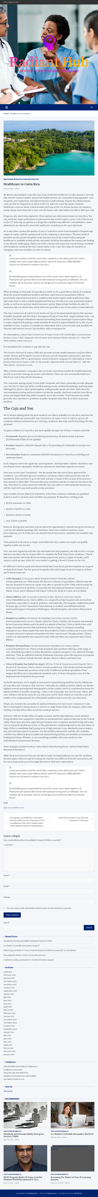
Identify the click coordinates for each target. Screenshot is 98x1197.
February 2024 (10, 1051)
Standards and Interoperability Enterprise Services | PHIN (28, 941)
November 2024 (10, 1023)
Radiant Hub (33, 1193)
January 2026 (9, 978)
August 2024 (9, 1032)
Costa (10, 808)
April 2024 (8, 1045)
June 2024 (8, 1039)
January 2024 (9, 1054)
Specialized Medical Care (14, 1079)
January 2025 (9, 1016)
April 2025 (8, 1007)
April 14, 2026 (55, 1137)
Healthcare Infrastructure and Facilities (21, 179)
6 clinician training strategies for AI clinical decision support (29, 960)
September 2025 (10, 991)
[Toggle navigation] (7, 107)
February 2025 (10, 1013)
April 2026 (8, 972)
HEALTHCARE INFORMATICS (16, 1073)
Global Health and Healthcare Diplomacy (20, 1066)
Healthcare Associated (13, 1070)
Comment (8, 845)
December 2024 (10, 1020)
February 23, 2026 (57, 1183)
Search (6, 923)
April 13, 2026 (8, 1183)
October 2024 (9, 1026)
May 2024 (8, 1042)
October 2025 (9, 988)
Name (7, 875)
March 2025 (8, 1010)
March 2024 (9, 1048)
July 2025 (7, 997)
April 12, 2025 (8, 189)
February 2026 (10, 975)
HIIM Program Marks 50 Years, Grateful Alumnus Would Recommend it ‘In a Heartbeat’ (40, 950)
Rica (22, 808)
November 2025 (10, 984)
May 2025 (7, 1004)
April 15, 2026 (8, 1139)
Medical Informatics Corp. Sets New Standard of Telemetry (73, 819)
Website (7, 897)
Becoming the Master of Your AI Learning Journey (24, 955)
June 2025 (8, 1000)
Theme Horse (52, 1193)
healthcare (16, 808)
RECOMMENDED (12, 1099)
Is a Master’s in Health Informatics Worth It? (22, 946)
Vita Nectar (8, 1091)
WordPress (78, 1193)
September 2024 (10, 1029)
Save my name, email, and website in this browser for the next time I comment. (39, 908)
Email (7, 886)
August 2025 (9, 994)
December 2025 (10, 981)
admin (17, 189)
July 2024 (7, 1035)
